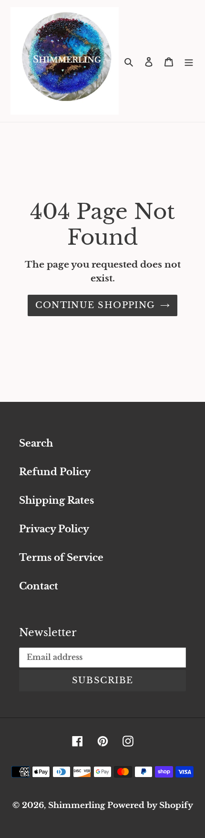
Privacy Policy (54, 529)
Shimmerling (76, 805)
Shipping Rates (56, 500)
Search (36, 443)
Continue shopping (95, 305)
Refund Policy (55, 472)
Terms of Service (61, 557)
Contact (38, 586)
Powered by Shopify (150, 805)
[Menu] (189, 61)
